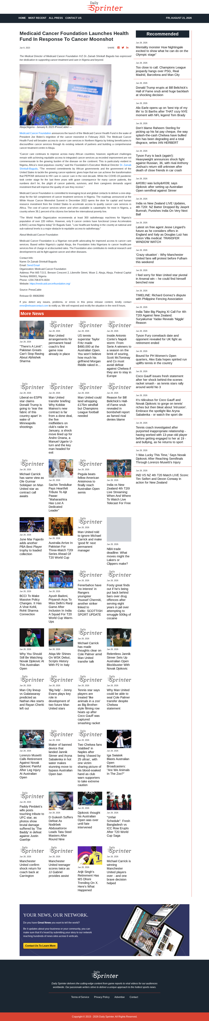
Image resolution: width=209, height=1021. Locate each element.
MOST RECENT (37, 18)
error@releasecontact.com (34, 305)
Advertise (119, 997)
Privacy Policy (102, 997)
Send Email (33, 265)
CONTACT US (73, 18)
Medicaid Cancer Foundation (35, 133)
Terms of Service (80, 997)
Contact (134, 997)
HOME (22, 18)
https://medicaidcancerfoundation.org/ (50, 283)
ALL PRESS (56, 18)
